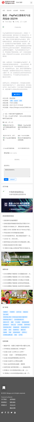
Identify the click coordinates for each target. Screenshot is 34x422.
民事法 (6, 370)
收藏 (6, 122)
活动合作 (12, 405)
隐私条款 (12, 402)
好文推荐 (15, 10)
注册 (20, 100)
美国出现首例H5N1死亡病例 (12, 245)
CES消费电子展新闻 (10, 274)
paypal (16, 100)
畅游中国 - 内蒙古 (9, 345)
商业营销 (22, 10)
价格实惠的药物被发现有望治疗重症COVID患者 (18, 223)
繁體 (20, 2)
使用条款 (12, 399)
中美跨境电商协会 (16, 192)
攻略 (11, 100)
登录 (6, 179)
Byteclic (10, 397)
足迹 (5, 352)
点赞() (17, 94)
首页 (4, 10)
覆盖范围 (12, 408)
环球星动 (7, 349)
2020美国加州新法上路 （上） (19, 370)
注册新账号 (12, 179)
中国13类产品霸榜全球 (16, 114)
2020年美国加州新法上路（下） (20, 373)
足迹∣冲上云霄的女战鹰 (15, 361)
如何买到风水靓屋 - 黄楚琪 (16, 364)
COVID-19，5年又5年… (11, 239)
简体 (17, 2)
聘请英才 (4, 405)
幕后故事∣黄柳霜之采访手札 (16, 358)
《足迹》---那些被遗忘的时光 (17, 355)
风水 (5, 364)
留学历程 (7, 367)
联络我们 (4, 402)
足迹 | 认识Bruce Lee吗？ (16, 352)
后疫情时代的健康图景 (11, 220)
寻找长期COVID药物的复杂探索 (14, 233)
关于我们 (4, 399)
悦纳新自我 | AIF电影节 (18, 349)
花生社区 (9, 10)
